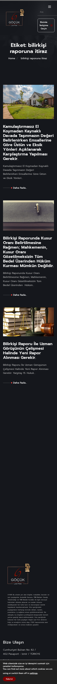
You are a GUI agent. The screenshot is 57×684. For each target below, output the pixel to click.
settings (34, 673)
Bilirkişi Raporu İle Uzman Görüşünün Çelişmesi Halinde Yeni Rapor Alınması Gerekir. (27, 351)
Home (11, 58)
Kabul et (9, 679)
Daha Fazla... (20, 188)
